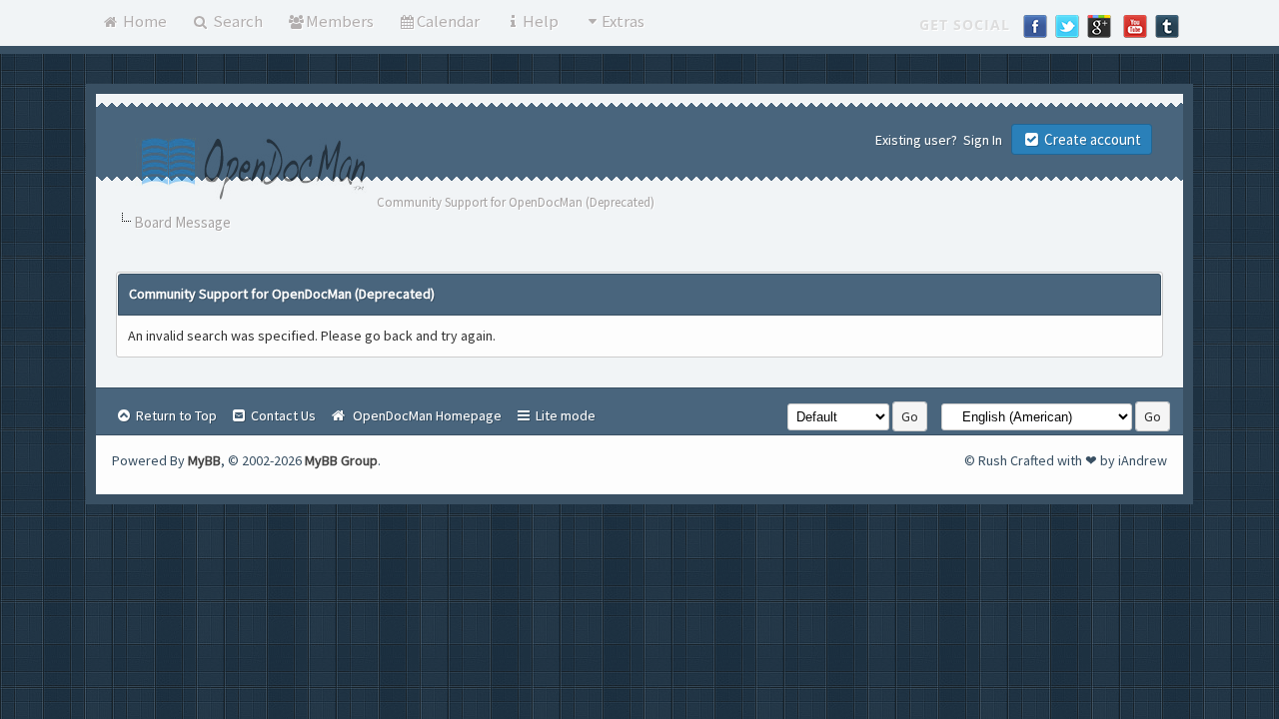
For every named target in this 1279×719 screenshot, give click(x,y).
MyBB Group (341, 460)
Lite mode (564, 415)
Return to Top (175, 415)
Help (541, 21)
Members (340, 21)
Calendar (448, 21)
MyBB (204, 460)
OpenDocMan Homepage (424, 415)
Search (236, 21)
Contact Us (282, 415)
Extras (623, 21)
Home (143, 21)
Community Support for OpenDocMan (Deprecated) (515, 202)
